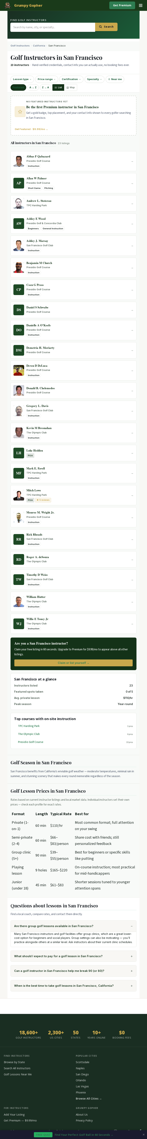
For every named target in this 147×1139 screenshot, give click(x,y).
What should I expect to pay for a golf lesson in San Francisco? (58, 956)
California (39, 45)
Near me (116, 79)
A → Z (33, 87)
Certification (70, 79)
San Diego (82, 1074)
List (60, 87)
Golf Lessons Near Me (18, 1074)
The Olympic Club (29, 734)
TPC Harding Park (29, 726)
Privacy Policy (84, 1120)
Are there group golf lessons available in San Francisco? (53, 926)
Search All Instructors (17, 1068)
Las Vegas (82, 1086)
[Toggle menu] (140, 5)
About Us (82, 1114)
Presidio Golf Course (30, 742)
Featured (18, 87)
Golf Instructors (20, 45)
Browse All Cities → (89, 1098)
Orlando (81, 1080)
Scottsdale (82, 1062)
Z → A (45, 87)
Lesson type (21, 79)
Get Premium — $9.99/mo (20, 1120)
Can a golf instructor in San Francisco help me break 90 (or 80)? (59, 970)
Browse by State (14, 1062)
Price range (45, 79)
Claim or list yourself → (73, 662)
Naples (80, 1068)
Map (72, 87)
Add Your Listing (14, 1114)
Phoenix (81, 1092)
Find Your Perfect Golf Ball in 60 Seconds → (74, 1135)
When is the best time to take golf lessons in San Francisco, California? (64, 985)
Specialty (93, 79)
